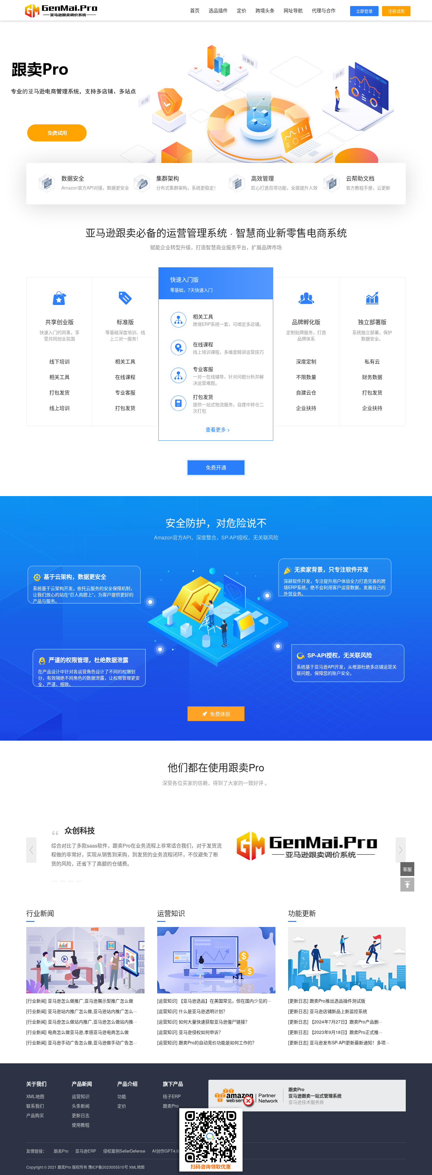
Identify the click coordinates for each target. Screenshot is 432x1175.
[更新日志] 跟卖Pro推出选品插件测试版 (326, 1001)
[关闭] (249, 1102)
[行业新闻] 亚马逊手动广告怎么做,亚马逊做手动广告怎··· (81, 1042)
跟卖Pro (171, 1106)
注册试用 (396, 11)
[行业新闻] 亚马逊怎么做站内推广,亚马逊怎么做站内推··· (81, 1021)
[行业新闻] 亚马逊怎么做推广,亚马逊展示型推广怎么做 (79, 1001)
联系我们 (35, 1106)
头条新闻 (80, 1106)
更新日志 (80, 1115)
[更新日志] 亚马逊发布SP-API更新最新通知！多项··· (338, 1042)
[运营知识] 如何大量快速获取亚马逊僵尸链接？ (203, 1021)
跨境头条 (265, 10)
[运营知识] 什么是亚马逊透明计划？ (192, 1011)
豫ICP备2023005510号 (108, 1167)
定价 (241, 10)
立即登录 (364, 11)
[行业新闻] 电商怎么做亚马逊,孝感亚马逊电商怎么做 (77, 1032)
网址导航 (293, 10)
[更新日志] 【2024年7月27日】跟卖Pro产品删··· (335, 1021)
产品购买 (35, 1115)
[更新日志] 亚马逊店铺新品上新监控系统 (327, 1011)
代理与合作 (324, 10)
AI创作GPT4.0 (165, 1151)
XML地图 (35, 1096)
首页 (195, 10)
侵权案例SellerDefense (124, 1151)
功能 (121, 1096)
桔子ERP (172, 1096)
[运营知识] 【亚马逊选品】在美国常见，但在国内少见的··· (214, 1001)
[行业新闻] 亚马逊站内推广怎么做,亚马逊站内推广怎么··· (81, 1011)
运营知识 (80, 1096)
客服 (407, 869)
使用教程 (80, 1125)
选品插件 (218, 10)
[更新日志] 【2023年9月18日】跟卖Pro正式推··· (335, 1032)
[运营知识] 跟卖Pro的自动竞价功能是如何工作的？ (206, 1042)
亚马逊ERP (85, 1151)
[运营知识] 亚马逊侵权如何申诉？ (190, 1032)
